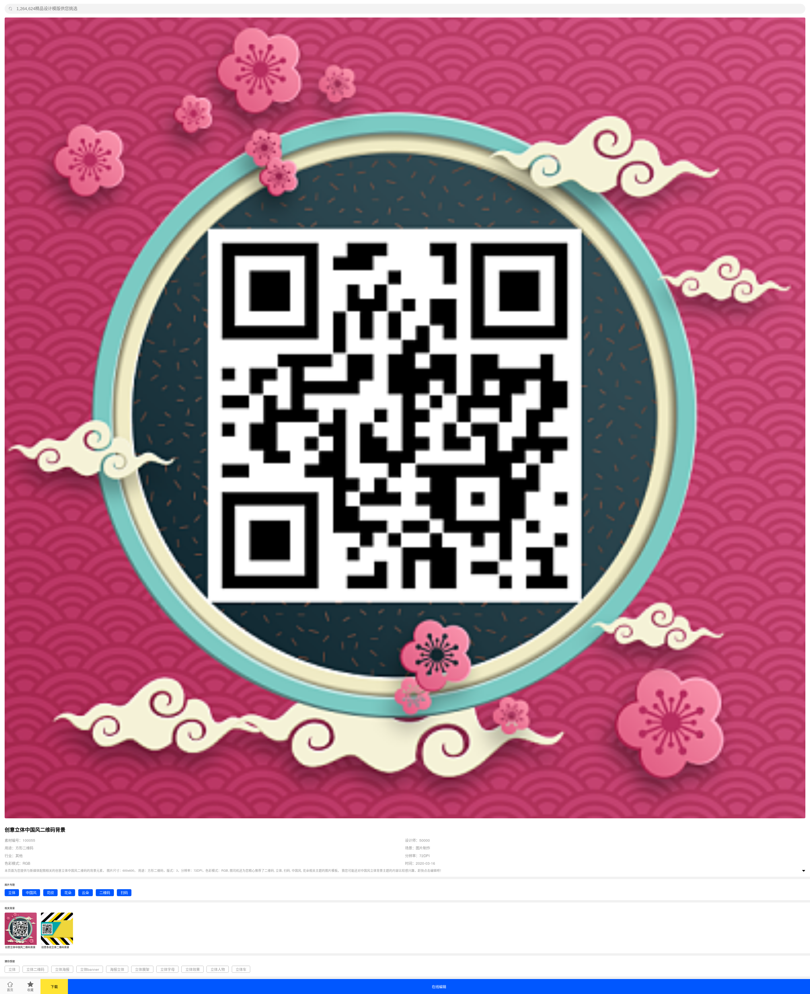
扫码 (124, 892)
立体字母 (167, 969)
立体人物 (218, 969)
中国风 (31, 892)
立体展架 (142, 969)
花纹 (50, 892)
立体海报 (62, 969)
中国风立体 (369, 870)
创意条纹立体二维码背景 (55, 947)
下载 (54, 986)
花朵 (68, 892)
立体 (11, 892)
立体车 (241, 969)
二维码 (104, 892)
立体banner (89, 969)
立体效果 (192, 969)
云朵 (85, 892)
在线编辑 (439, 986)
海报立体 (117, 969)
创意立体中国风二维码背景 (20, 947)
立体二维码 (35, 969)
